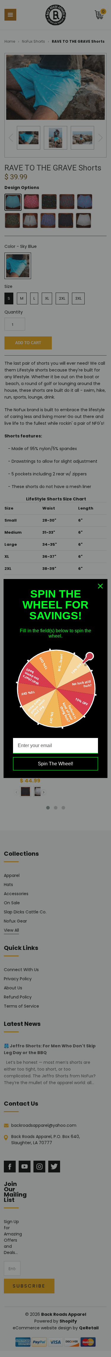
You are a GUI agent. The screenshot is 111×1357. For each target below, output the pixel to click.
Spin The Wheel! (55, 763)
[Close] (100, 586)
